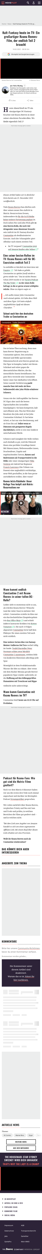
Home (4, 24)
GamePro (7, 1241)
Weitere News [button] (21, 1142)
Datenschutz (9, 1231)
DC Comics (7, 1135)
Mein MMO (25, 1241)
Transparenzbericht (28, 1231)
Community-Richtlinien (29, 948)
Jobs (6, 1236)
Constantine (8, 235)
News (9, 24)
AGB (22, 1225)
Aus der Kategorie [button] (21, 1148)
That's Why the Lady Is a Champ (21, 1164)
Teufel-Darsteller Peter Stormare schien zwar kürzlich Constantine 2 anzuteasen (17, 651)
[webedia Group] (21, 1249)
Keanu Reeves (14, 207)
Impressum (8, 1225)
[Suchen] (28, 3)
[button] (12, 100)
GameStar (24, 1236)
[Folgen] (24, 85)
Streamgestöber (17, 799)
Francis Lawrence (11, 467)
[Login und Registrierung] (33, 3)
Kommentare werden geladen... (14, 956)
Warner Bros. (20, 1135)
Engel (31, 1135)
